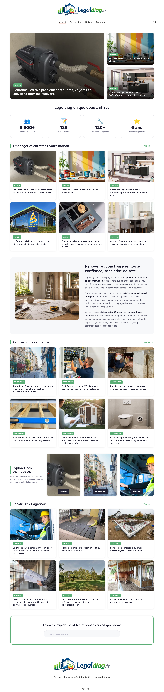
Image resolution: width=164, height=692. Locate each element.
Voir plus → (149, 146)
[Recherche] (154, 22)
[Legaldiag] (82, 9)
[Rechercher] (114, 634)
